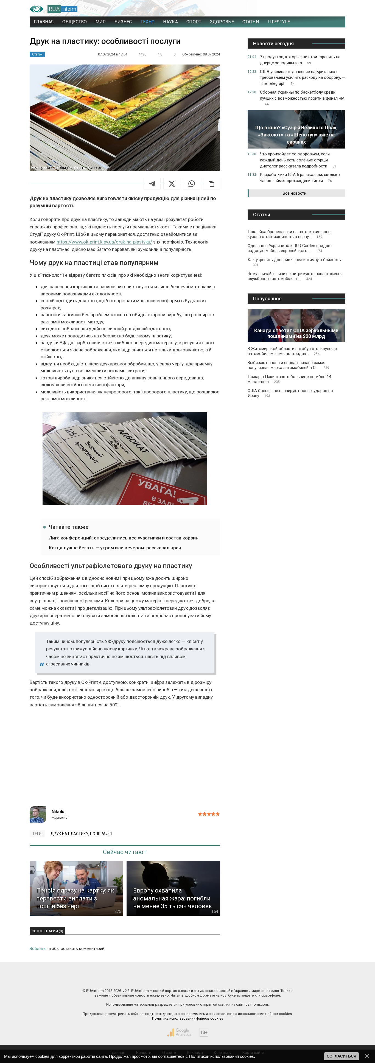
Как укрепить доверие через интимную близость (294, 262)
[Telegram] (152, 183)
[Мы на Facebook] (132, 979)
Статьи (37, 54)
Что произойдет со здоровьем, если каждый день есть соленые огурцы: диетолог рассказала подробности (298, 160)
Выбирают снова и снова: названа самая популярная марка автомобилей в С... (288, 365)
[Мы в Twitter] (242, 979)
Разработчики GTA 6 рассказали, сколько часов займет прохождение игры (300, 177)
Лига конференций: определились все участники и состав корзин (123, 538)
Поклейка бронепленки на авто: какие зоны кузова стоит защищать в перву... (289, 234)
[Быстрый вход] (336, 9)
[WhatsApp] (191, 183)
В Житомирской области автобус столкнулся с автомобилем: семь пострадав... (292, 351)
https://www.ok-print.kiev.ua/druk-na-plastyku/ (104, 242)
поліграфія (101, 834)
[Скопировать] (211, 183)
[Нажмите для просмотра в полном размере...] (125, 460)
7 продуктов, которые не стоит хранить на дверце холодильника (300, 59)
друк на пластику (69, 834)
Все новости (294, 193)
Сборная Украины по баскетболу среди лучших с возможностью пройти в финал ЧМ (302, 98)
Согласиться (341, 1056)
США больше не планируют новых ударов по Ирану (290, 393)
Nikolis (59, 811)
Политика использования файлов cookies (187, 1018)
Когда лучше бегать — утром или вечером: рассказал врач (115, 547)
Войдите (38, 948)
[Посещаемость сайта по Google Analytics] (179, 1032)
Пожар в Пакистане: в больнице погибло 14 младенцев (289, 379)
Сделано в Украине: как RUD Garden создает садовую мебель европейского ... (290, 248)
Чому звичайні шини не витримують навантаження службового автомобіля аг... (295, 276)
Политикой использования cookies (221, 1056)
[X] (171, 183)
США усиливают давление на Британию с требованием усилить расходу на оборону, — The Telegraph (302, 77)
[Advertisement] (125, 759)
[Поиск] (317, 9)
